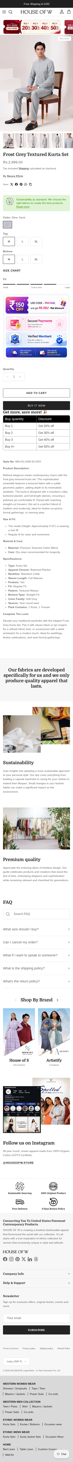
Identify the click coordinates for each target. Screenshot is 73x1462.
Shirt (25, 1406)
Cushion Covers (47, 1449)
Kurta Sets (9, 1424)
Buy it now (36, 405)
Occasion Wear (54, 1436)
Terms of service (10, 1348)
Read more (23, 206)
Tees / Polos (10, 1406)
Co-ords (53, 1393)
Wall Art (9, 1454)
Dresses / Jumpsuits (15, 1388)
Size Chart (12, 270)
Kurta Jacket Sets (30, 1436)
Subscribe (36, 1330)
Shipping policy (46, 1348)
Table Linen (26, 1449)
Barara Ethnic (15, 176)
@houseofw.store (18, 1162)
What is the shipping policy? (24, 968)
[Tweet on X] (11, 184)
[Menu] (4, 12)
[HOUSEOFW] (36, 12)
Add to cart (36, 392)
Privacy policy (29, 1348)
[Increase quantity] (21, 377)
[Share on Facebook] (16, 184)
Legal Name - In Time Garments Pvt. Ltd (41, 1370)
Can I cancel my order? (20, 942)
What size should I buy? (21, 929)
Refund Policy (63, 1348)
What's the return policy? (21, 981)
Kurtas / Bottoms (30, 1424)
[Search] (12, 12)
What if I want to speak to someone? (30, 955)
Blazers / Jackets (15, 1393)
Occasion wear (53, 1424)
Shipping (24, 168)
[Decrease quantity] (6, 377)
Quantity (8, 368)
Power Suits (37, 1393)
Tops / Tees (38, 1388)
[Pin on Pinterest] (21, 184)
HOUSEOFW (16, 1370)
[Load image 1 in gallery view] (36, 83)
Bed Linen (9, 1449)
